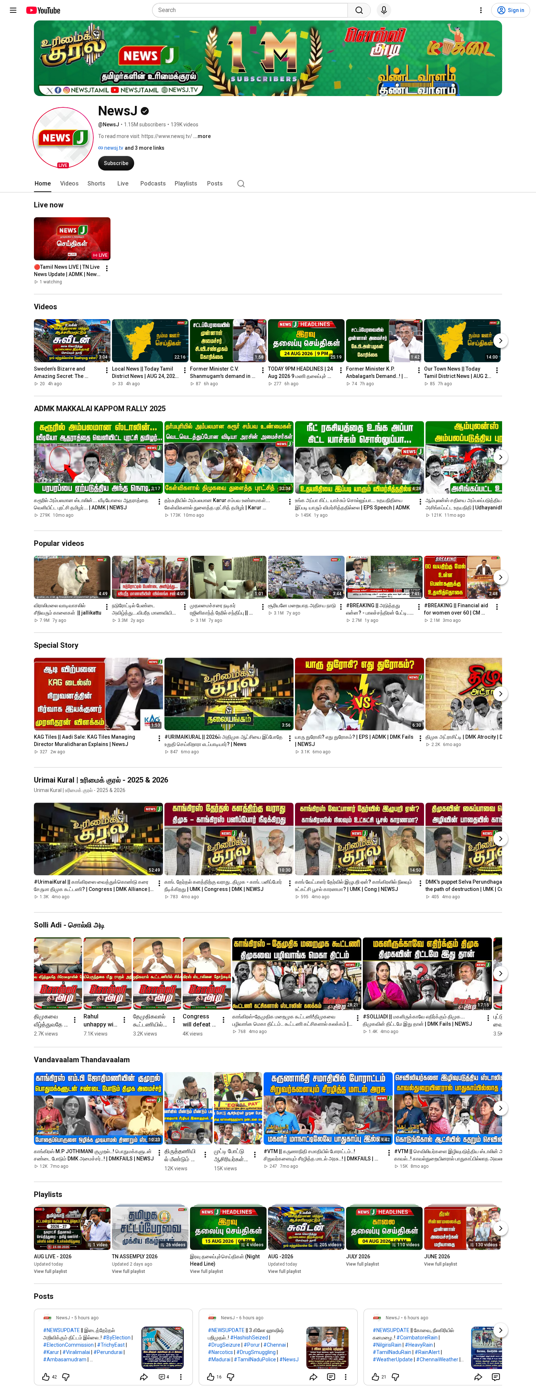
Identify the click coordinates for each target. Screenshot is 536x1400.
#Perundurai (108, 1352)
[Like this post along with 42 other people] (46, 1377)
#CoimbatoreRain (417, 1337)
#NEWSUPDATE (61, 1330)
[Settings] (481, 10)
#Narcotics (220, 1352)
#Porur (252, 1345)
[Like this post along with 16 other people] (211, 1377)
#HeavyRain (419, 1345)
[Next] (500, 340)
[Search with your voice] (384, 10)
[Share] (144, 1377)
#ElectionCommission (68, 1345)
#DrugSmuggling (256, 1352)
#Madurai (219, 1359)
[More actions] (107, 268)
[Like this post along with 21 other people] (375, 1377)
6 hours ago (251, 1317)
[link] (113, 1349)
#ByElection (117, 1337)
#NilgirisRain (387, 1345)
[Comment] (331, 1377)
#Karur (51, 1352)
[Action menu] (181, 1377)
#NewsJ (289, 1359)
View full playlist (50, 1271)
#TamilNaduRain (392, 1352)
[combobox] (252, 10)
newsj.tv (113, 148)
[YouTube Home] (42, 10)
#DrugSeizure (224, 1345)
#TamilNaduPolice (255, 1359)
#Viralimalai (76, 1352)
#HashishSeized (249, 1337)
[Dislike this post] (65, 1377)
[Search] (359, 10)
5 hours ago (86, 1317)
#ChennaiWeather (437, 1359)
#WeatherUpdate (393, 1359)
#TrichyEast (111, 1345)
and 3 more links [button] (144, 148)
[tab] (42, 183)
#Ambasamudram (64, 1359)
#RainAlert (427, 1352)
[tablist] (268, 183)
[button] (63, 137)
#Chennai (274, 1345)
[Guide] (13, 10)
